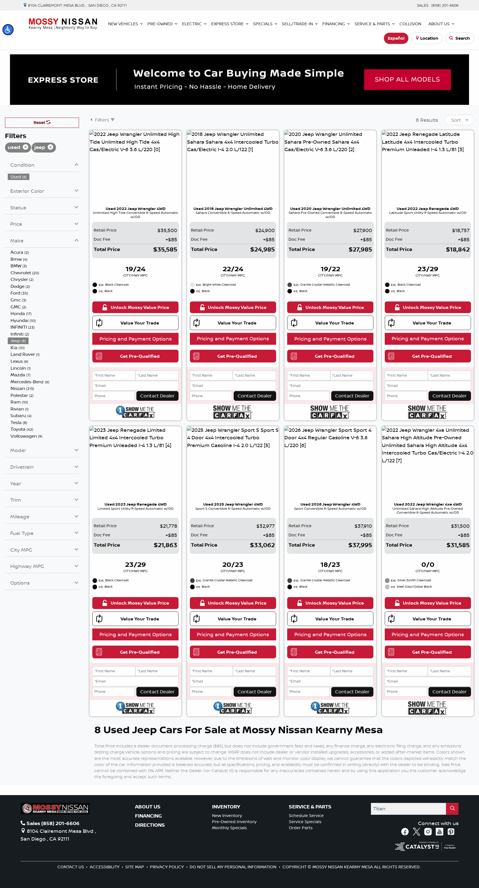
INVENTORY (226, 807)
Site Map (135, 867)
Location (429, 38)
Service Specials (305, 821)
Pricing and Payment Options (136, 338)
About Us (147, 807)
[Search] (452, 809)
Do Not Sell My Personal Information (233, 867)
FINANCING (148, 816)
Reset (40, 122)
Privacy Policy (167, 867)
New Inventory (227, 815)
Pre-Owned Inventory (234, 821)
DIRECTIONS (150, 825)
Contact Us (71, 867)
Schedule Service (306, 815)
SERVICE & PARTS (310, 807)
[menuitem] (43, 176)
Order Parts (301, 828)
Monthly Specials (229, 828)
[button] (8, 29)
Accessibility (105, 867)
